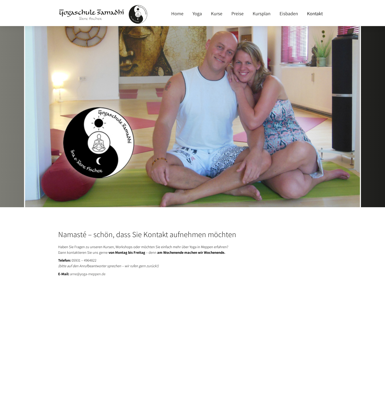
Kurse (216, 13)
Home (177, 13)
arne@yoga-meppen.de (87, 273)
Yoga (197, 13)
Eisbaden (289, 13)
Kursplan (262, 13)
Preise (237, 13)
